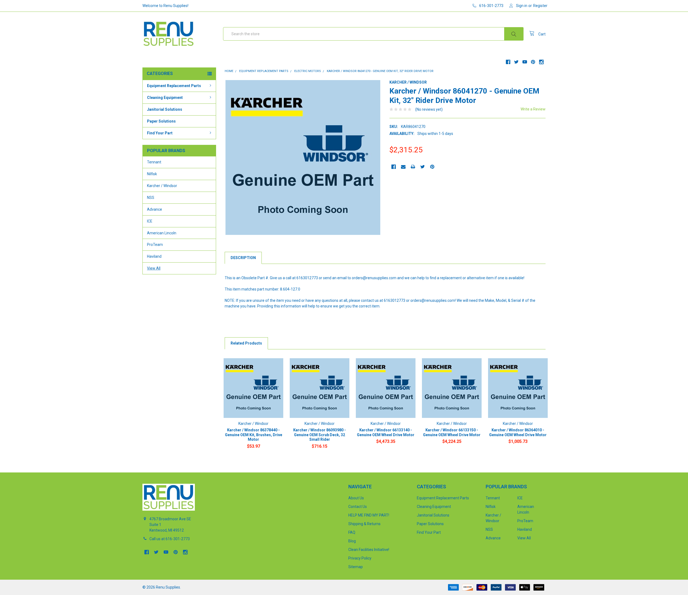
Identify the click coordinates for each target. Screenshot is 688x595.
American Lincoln (161, 233)
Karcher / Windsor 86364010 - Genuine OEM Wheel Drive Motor (518, 432)
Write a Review (533, 109)
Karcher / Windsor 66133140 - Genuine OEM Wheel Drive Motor (385, 432)
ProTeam (155, 244)
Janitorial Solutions (164, 109)
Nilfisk (152, 174)
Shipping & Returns (364, 524)
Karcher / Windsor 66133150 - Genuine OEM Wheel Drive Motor (452, 432)
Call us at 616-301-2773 (169, 539)
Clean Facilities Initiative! (368, 549)
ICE (149, 221)
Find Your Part (160, 133)
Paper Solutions (161, 121)
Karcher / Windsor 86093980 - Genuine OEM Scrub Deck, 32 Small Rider (319, 435)
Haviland (154, 256)
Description (243, 258)
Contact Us (357, 506)
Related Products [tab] (246, 343)
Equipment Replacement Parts (174, 86)
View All (153, 268)
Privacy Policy (359, 558)
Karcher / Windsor (162, 186)
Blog (352, 541)
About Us (356, 498)
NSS (150, 197)
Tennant (154, 162)
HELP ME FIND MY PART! (368, 515)
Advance (154, 209)
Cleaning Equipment (165, 97)
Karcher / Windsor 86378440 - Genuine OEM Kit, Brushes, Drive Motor (253, 435)
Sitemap (355, 567)
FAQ (351, 532)
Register (540, 5)
